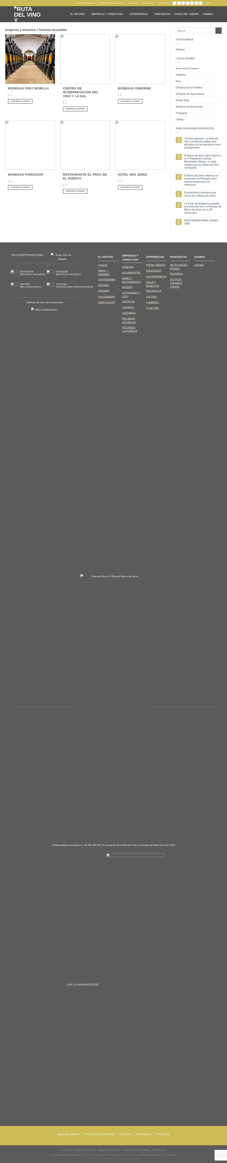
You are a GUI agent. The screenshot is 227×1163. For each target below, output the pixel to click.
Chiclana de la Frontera (189, 87)
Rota (178, 81)
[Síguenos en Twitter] (188, 3)
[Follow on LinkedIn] (196, 3)
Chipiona (181, 74)
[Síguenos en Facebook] (174, 3)
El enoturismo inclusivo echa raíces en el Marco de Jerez (200, 194)
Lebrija (179, 119)
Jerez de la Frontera (187, 68)
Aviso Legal (67, 1150)
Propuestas (162, 14)
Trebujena (181, 113)
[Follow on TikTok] (183, 3)
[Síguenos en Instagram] (179, 3)
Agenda (208, 14)
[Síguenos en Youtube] (201, 3)
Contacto (165, 3)
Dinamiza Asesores (121, 1158)
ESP (208, 3)
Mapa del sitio (158, 1150)
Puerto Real (182, 100)
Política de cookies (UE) (109, 1150)
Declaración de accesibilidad (136, 1150)
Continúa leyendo (20, 101)
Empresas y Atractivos (107, 14)
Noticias (133, 3)
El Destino (77, 14)
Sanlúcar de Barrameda (189, 106)
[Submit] (218, 30)
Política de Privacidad (85, 1150)
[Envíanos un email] (192, 3)
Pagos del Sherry (187, 14)
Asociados (148, 3)
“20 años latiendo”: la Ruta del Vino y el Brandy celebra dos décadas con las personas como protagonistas (202, 143)
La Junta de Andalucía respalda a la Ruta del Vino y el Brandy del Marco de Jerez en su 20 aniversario (203, 208)
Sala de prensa (85, 3)
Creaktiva (134, 1158)
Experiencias (139, 14)
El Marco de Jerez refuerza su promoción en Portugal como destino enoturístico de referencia (201, 180)
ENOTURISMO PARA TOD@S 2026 (201, 222)
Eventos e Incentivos (111, 3)
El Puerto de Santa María (190, 93)
